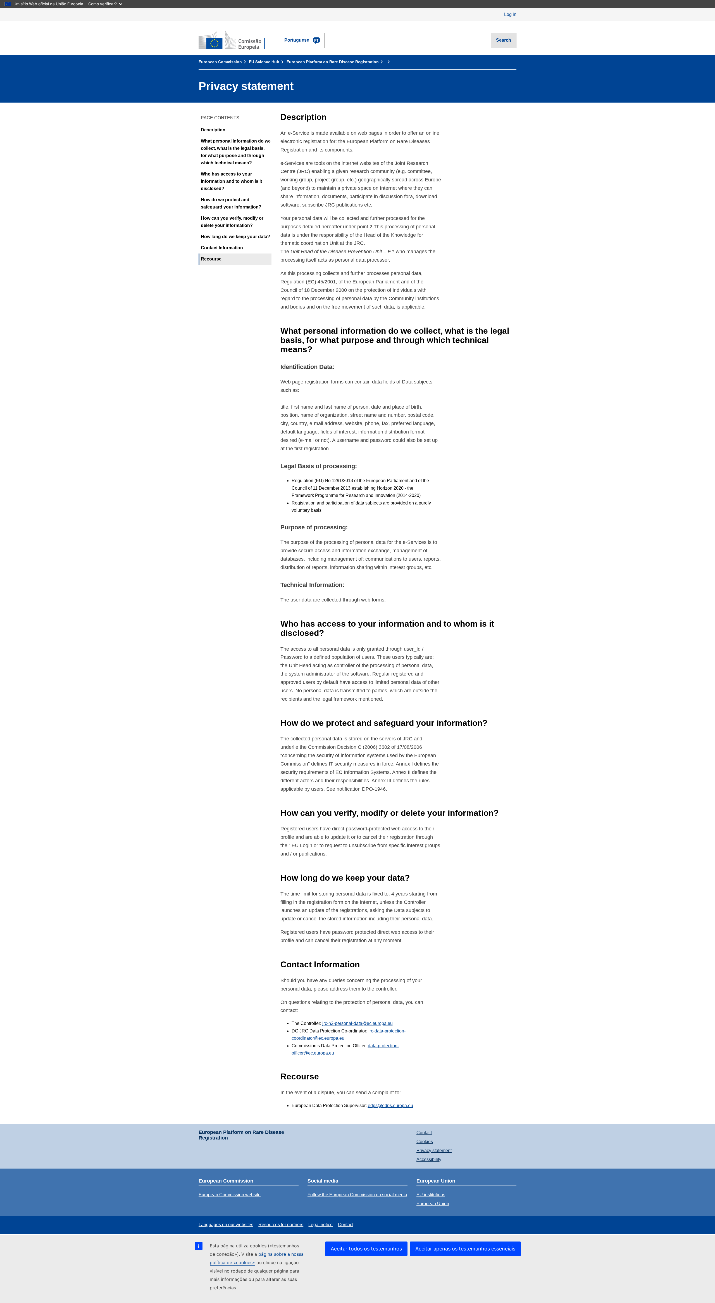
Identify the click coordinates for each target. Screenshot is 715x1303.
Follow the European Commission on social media (357, 1194)
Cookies (424, 1141)
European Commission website (230, 1194)
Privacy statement (434, 1150)
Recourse (211, 259)
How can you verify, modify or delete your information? (232, 222)
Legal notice (320, 1224)
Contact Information (222, 248)
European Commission (220, 62)
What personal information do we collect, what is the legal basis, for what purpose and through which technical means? (236, 152)
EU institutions (430, 1194)
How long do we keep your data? (235, 236)
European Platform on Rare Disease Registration (333, 62)
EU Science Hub (264, 62)
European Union (432, 1203)
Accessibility (428, 1159)
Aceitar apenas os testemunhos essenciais (465, 1249)
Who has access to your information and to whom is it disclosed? (231, 181)
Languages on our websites (226, 1224)
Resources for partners (280, 1224)
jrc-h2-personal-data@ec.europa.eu (357, 1023)
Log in (510, 14)
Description (213, 130)
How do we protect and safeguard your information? (231, 204)
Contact (424, 1132)
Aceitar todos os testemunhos (366, 1249)
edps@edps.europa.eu (390, 1105)
